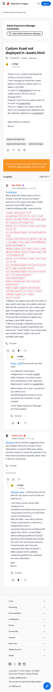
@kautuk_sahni (17, 492)
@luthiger (12, 192)
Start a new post (23, 166)
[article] (26, 268)
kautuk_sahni (17, 435)
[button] (14, 58)
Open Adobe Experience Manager (26, 33)
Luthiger (15, 64)
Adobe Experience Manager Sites (15, 12)
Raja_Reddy (16, 185)
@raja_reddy (16, 363)
